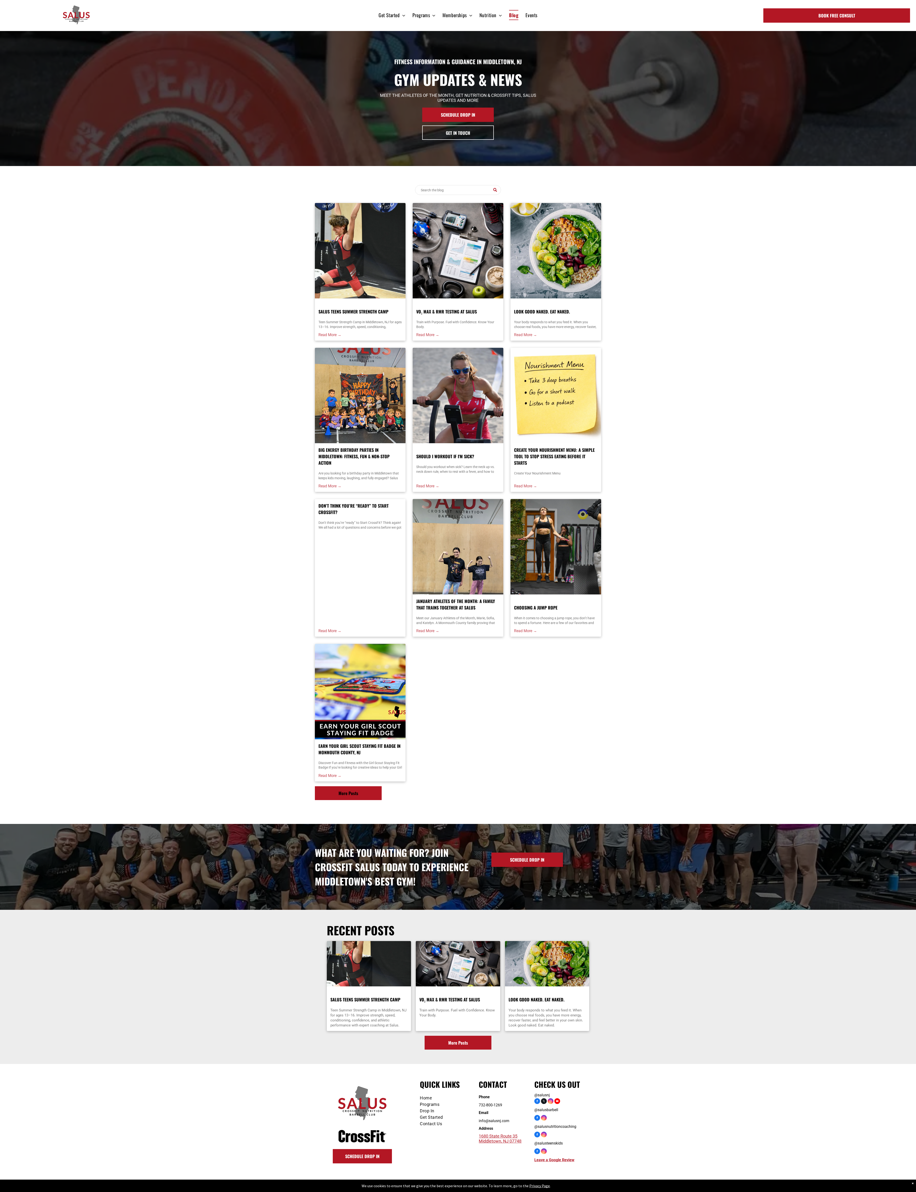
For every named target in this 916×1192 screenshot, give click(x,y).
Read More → (329, 335)
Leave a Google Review (554, 1160)
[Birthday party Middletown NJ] (360, 395)
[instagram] (550, 1101)
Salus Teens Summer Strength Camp (353, 311)
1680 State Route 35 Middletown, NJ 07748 (500, 1139)
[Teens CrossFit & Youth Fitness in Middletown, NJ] (458, 546)
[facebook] (537, 1101)
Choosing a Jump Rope (535, 607)
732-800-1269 (490, 1105)
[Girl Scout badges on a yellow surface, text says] (360, 691)
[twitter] (544, 1101)
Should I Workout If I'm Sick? (445, 456)
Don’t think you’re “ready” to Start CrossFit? (353, 509)
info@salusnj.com (494, 1121)
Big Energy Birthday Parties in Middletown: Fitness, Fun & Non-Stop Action (354, 456)
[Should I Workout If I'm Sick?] (458, 395)
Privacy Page (539, 1185)
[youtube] (557, 1101)
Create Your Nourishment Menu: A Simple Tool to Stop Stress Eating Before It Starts (554, 456)
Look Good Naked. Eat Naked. (542, 311)
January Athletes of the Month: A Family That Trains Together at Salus (455, 604)
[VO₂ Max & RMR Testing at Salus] (458, 250)
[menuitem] (392, 15)
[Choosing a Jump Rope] (555, 546)
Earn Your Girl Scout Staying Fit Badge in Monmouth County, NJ (359, 749)
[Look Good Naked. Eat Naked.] (555, 250)
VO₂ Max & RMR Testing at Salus (446, 311)
